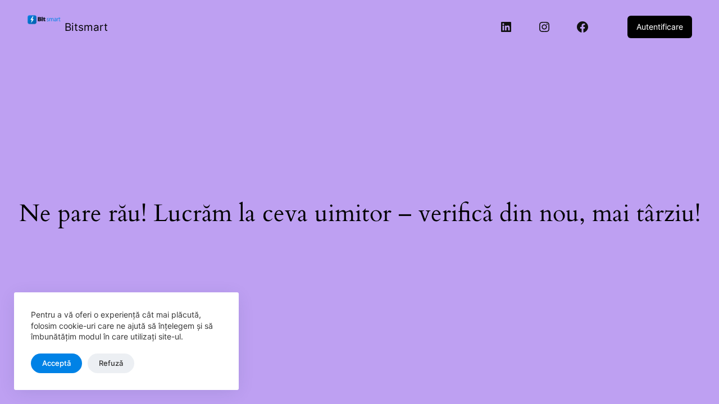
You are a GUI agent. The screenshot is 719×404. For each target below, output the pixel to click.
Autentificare (659, 26)
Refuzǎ (111, 363)
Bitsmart (86, 27)
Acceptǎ (56, 363)
